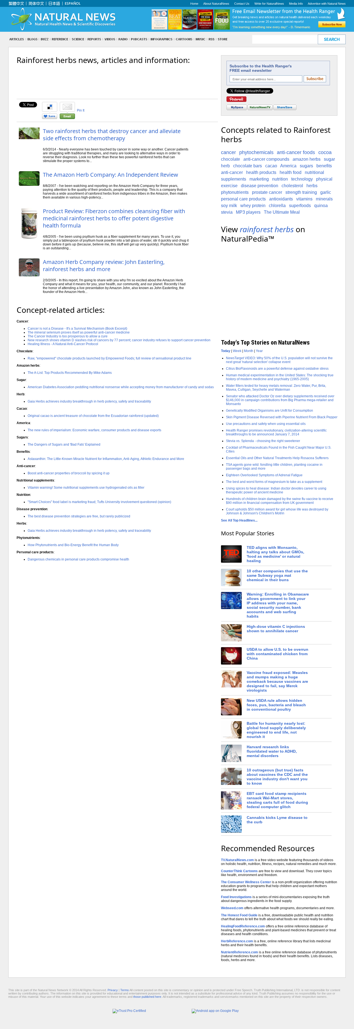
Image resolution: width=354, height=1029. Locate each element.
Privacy (113, 990)
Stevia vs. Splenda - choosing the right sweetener (263, 441)
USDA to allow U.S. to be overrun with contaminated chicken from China (277, 653)
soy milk (229, 205)
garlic (325, 192)
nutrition (280, 179)
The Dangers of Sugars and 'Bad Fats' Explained (64, 444)
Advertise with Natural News (327, 3)
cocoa (325, 152)
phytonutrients (235, 192)
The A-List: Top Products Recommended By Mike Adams (70, 373)
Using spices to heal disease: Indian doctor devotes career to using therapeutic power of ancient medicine (276, 490)
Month (248, 351)
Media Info (296, 3)
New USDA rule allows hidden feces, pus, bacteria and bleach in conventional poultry (276, 704)
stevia (227, 212)
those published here (147, 996)
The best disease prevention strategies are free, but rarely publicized (79, 516)
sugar (329, 159)
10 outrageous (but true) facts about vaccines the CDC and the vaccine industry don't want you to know (277, 776)
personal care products (243, 199)
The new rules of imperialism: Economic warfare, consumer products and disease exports (94, 430)
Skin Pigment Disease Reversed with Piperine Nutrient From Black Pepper (281, 417)
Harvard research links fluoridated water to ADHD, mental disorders (272, 751)
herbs (311, 185)
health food (290, 172)
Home (194, 3)
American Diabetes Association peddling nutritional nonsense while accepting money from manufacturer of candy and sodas (121, 387)
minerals (324, 199)
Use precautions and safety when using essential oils (266, 424)
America (288, 165)
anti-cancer (232, 172)
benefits (324, 165)
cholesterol (292, 185)
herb (225, 165)
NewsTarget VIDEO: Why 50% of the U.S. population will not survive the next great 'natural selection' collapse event (279, 360)
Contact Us (241, 3)
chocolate (230, 159)
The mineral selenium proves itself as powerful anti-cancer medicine (79, 332)
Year (259, 351)
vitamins (304, 199)
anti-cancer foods (296, 152)
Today (225, 351)
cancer (228, 152)
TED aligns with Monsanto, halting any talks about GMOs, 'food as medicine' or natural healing (275, 554)
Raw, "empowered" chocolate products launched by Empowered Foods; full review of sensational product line (109, 358)
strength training (301, 192)
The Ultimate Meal (282, 212)
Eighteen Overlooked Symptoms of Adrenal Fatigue (264, 475)
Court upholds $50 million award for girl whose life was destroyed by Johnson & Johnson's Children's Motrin (277, 511)
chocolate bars (247, 165)
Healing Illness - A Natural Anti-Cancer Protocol (63, 344)
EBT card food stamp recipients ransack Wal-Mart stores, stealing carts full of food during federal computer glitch (277, 800)
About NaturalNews (216, 3)
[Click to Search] (332, 39)
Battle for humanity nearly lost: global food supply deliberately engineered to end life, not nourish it (276, 730)
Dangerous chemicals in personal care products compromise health (78, 559)
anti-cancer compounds (266, 159)
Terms (124, 990)
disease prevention (259, 185)
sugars (306, 165)
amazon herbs (307, 159)
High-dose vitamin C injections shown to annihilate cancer (276, 628)
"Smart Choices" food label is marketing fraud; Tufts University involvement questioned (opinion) (99, 502)
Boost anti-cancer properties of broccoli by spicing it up (69, 473)
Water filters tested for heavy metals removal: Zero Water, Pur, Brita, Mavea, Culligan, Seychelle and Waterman (276, 388)
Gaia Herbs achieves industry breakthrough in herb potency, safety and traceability (89, 401)
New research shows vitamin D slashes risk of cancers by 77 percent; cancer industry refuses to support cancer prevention (119, 340)
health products (261, 172)
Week (237, 351)
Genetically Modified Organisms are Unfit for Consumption (269, 410)
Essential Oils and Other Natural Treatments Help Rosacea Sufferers (277, 458)
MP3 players (248, 212)
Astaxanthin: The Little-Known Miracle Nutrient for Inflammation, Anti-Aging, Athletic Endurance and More (106, 459)
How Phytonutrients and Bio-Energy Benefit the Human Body (73, 545)
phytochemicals (256, 152)
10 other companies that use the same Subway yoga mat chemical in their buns (277, 575)
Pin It (80, 110)
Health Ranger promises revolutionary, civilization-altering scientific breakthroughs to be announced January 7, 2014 (276, 432)
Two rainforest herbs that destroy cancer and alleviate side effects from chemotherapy (112, 134)
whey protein (253, 205)
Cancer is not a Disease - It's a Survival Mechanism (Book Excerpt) (77, 328)
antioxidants (281, 199)
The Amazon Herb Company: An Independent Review (110, 174)
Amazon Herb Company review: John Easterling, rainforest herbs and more (104, 265)
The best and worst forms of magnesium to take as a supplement (274, 482)
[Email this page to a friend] (67, 118)
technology (302, 179)
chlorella (277, 205)
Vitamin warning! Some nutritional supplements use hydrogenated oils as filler (86, 488)
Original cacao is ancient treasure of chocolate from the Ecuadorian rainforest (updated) (93, 416)
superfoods (300, 205)
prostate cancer (267, 192)
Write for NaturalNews (269, 3)
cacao (271, 165)
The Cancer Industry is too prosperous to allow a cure (68, 336)
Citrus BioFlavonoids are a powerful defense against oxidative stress (277, 369)
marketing (259, 179)
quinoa (321, 205)
